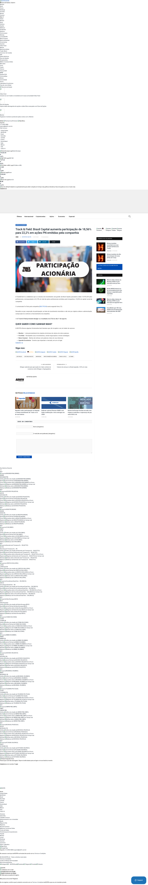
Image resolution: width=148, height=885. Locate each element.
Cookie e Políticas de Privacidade (9, 860)
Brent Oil (11, 179)
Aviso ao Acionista (21, 225)
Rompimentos (4, 60)
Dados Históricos (4, 56)
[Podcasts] (39, 864)
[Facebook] (20, 864)
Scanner (2, 15)
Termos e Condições (40, 853)
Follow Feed (3, 45)
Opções (2, 26)
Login (16, 764)
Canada (3, 137)
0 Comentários (44, 237)
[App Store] (3, 846)
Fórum (2, 8)
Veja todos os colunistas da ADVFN (108, 267)
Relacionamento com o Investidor (9, 819)
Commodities (3, 76)
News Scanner (4, 38)
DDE (1, 54)
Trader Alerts (3, 51)
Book (1, 6)
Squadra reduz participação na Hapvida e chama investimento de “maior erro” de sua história (27, 412)
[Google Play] (4, 848)
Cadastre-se (3, 188)
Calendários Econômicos (6, 83)
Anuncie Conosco (4, 826)
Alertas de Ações (4, 49)
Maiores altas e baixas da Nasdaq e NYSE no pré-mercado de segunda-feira (114, 301)
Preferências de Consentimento (8, 832)
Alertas (2, 47)
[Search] (129, 216)
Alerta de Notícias (5, 40)
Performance (3, 33)
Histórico (2, 31)
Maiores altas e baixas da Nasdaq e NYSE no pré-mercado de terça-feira (114, 281)
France (2, 139)
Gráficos (2, 24)
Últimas (19, 216)
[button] (7, 871)
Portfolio (2, 11)
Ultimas (71, 356)
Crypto (2, 67)
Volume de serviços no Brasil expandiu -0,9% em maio (72, 367)
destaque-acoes (28, 356)
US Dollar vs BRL (17, 165)
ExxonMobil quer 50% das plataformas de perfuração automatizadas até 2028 (114, 309)
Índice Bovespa (16, 151)
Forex (1, 65)
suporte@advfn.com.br (6, 126)
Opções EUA (3, 74)
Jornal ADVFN (3, 36)
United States (4, 130)
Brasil (2, 134)
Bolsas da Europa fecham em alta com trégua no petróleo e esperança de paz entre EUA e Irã (80, 412)
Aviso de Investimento (6, 862)
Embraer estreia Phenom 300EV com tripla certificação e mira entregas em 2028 (53, 412)
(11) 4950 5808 (4, 124)
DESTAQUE (19, 356)
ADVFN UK (3, 132)
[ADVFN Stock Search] (0, 2)
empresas (38, 356)
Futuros (2, 69)
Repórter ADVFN (26, 237)
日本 (2, 146)
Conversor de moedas (6, 53)
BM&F (1, 72)
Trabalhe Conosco (5, 817)
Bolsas (2, 78)
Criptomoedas (40, 216)
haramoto (109, 250)
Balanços (2, 27)
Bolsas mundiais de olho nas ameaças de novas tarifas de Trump (114, 256)
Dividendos (3, 29)
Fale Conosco (3, 128)
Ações (52, 216)
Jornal (1, 837)
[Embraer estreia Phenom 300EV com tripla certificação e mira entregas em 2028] (53, 403)
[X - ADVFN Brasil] (12, 864)
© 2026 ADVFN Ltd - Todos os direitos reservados (13, 857)
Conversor (3, 842)
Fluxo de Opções (4, 58)
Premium (15, 121)
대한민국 (3, 148)
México (3, 145)
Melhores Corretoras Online (7, 828)
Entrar (1, 121)
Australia (3, 136)
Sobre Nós (3, 815)
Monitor (2, 4)
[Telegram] (27, 864)
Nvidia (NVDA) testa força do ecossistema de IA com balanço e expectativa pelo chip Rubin (114, 291)
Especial (72, 216)
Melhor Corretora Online (6, 62)
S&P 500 (11, 158)
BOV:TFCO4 (43, 306)
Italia (2, 143)
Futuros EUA (3, 71)
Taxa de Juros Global (5, 85)
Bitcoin (10, 172)
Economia (61, 216)
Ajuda (1, 821)
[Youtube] (33, 864)
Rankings (2, 10)
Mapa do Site (3, 823)
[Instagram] (3, 864)
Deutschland (4, 141)
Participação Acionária (50, 356)
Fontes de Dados (4, 830)
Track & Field (62, 356)
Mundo (2, 13)
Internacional (28, 216)
